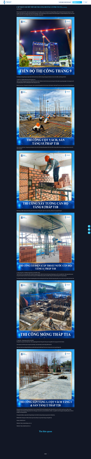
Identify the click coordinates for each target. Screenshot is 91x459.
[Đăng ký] (89, 226)
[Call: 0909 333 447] (89, 232)
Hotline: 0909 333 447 (65, 2)
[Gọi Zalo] (89, 229)
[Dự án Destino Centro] (30, 2)
